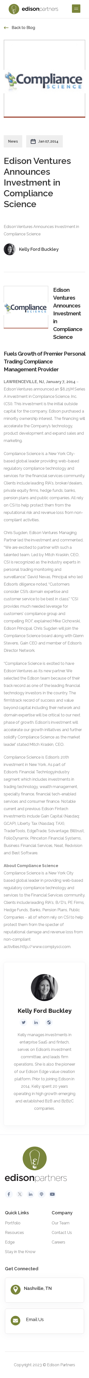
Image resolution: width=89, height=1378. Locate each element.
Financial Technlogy (37, 772)
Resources (14, 1232)
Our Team (60, 1223)
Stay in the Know (20, 1251)
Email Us (35, 1319)
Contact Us (62, 1232)
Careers (58, 1242)
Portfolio (13, 1223)
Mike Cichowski (66, 621)
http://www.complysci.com (45, 946)
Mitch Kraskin (57, 554)
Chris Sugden (15, 532)
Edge (10, 1242)
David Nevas (38, 577)
